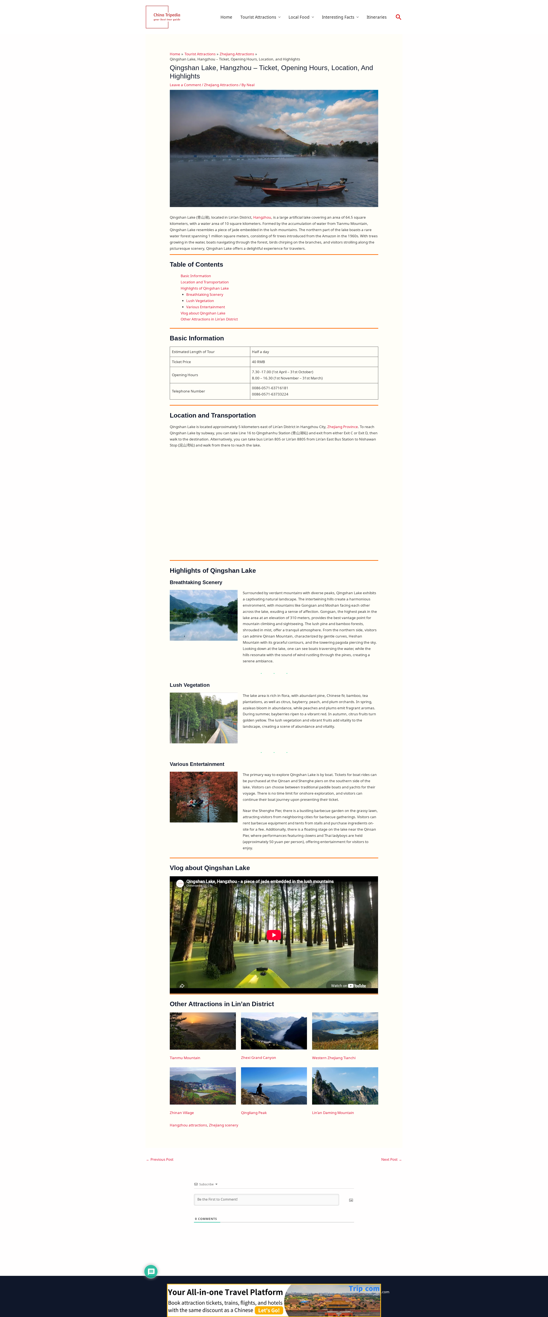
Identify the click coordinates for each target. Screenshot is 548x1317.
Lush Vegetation (200, 300)
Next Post (391, 1159)
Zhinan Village (182, 1112)
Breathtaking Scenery (204, 294)
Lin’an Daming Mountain (333, 1112)
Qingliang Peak (254, 1112)
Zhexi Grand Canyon (258, 1057)
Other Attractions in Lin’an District (209, 319)
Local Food (299, 17)
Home (226, 17)
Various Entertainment (205, 306)
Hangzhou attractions (188, 1125)
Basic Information (196, 275)
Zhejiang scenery (223, 1125)
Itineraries (377, 17)
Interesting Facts (338, 17)
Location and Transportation (205, 282)
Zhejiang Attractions (221, 84)
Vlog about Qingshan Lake (203, 313)
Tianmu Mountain (185, 1057)
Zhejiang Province (342, 426)
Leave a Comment (185, 84)
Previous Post (159, 1159)
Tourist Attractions (258, 17)
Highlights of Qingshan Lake (205, 288)
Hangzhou (262, 217)
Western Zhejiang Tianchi (334, 1057)
